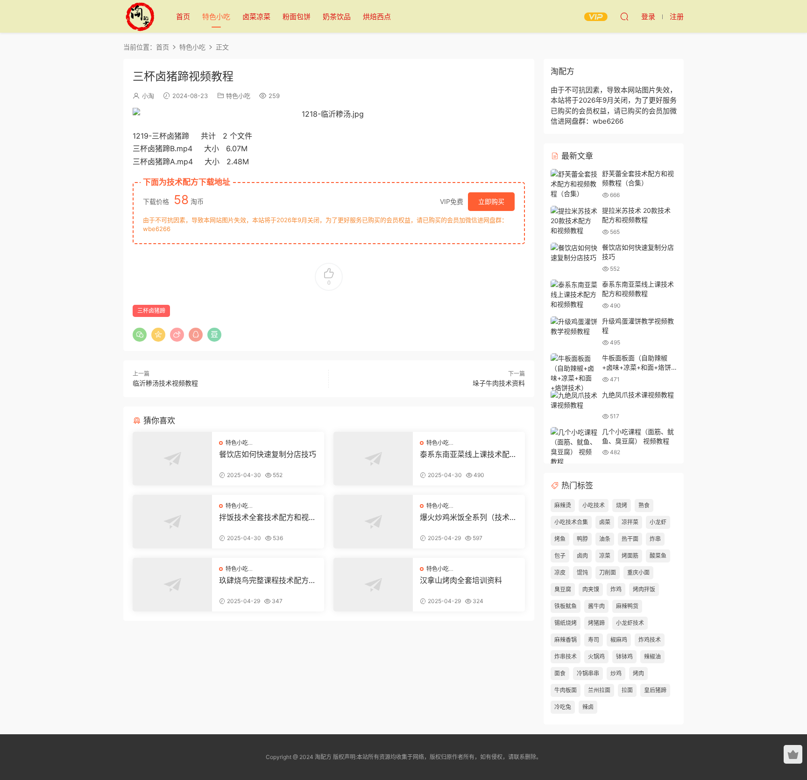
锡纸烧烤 (565, 622)
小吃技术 (593, 505)
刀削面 (607, 572)
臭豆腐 (562, 589)
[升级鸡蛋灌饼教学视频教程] (574, 326)
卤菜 (604, 522)
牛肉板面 (565, 690)
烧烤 (621, 505)
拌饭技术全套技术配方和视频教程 (267, 517)
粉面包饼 (297, 16)
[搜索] (624, 16)
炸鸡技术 (649, 639)
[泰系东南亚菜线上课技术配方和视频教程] (373, 458)
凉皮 (560, 572)
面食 (560, 673)
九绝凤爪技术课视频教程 (638, 395)
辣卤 (588, 706)
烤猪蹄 (596, 622)
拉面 (627, 690)
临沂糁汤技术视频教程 (165, 383)
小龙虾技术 (630, 622)
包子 (560, 555)
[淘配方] (139, 16)
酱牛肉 (596, 606)
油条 (604, 538)
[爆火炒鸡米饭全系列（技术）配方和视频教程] (373, 521)
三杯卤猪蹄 (151, 310)
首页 (183, 16)
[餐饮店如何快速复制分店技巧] (172, 458)
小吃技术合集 (571, 522)
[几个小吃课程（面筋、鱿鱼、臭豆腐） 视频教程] (574, 446)
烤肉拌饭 (644, 589)
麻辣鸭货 (627, 606)
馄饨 (582, 572)
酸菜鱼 (658, 555)
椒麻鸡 (618, 639)
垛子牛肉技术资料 (499, 383)
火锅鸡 (596, 656)
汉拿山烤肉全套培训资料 (461, 580)
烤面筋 (630, 555)
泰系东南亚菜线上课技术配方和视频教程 (468, 454)
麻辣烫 (562, 505)
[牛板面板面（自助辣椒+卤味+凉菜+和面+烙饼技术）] (574, 373)
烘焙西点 (377, 16)
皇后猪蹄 (655, 690)
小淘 (148, 95)
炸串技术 (565, 656)
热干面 (630, 538)
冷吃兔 (562, 706)
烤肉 (638, 673)
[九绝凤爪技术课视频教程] (574, 400)
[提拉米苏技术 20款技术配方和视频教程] (574, 220)
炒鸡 (616, 673)
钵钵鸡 (624, 656)
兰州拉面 (599, 690)
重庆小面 (638, 572)
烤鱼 (560, 538)
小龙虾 (658, 522)
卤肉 (582, 555)
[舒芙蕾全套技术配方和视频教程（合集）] (574, 183)
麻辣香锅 (565, 639)
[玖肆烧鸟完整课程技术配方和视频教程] (172, 584)
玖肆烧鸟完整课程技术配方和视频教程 (267, 580)
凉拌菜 (630, 522)
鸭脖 (582, 538)
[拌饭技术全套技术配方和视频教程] (172, 521)
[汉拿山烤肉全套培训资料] (373, 584)
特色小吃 (216, 16)
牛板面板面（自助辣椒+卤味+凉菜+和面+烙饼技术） (636, 367)
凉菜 (604, 555)
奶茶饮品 (337, 16)
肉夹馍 (590, 589)
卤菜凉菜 (256, 16)
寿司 (593, 639)
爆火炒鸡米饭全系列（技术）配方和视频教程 (468, 517)
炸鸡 (616, 589)
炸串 (655, 538)
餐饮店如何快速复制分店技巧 (267, 454)
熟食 (644, 505)
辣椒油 (652, 656)
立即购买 (491, 201)
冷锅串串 (588, 673)
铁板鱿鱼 (565, 606)
